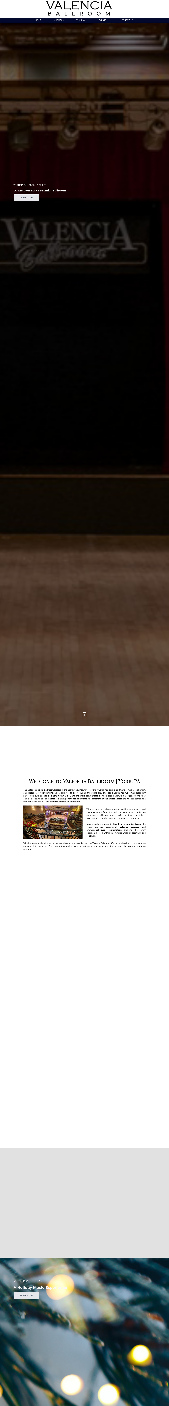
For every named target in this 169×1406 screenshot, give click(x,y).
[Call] (131, 10)
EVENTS (102, 20)
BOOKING (80, 20)
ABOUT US (59, 20)
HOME (38, 20)
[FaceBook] (139, 10)
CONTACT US (127, 20)
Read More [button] (26, 198)
